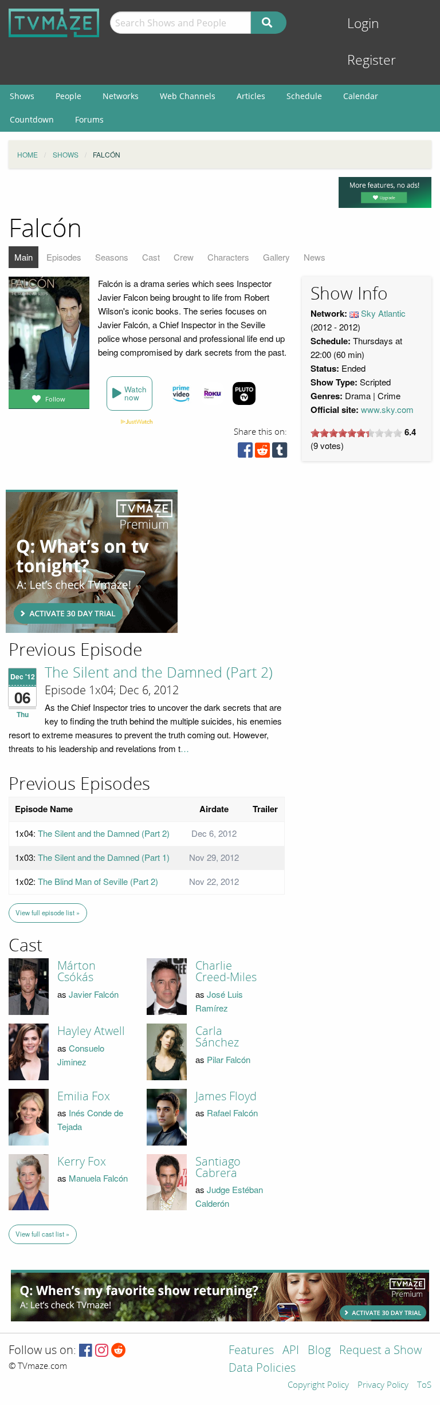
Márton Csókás (76, 971)
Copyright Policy (318, 1385)
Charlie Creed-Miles (226, 971)
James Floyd (226, 1096)
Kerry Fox (81, 1161)
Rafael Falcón (232, 1113)
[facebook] (245, 453)
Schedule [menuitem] (304, 95)
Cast (151, 257)
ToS (424, 1385)
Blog (319, 1351)
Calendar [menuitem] (360, 95)
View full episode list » (47, 912)
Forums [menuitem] (89, 119)
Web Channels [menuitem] (187, 95)
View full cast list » (42, 1233)
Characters (228, 257)
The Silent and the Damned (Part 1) (104, 857)
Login (363, 24)
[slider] (356, 433)
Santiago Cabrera (218, 1167)
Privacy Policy (383, 1385)
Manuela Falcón (98, 1178)
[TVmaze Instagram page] (101, 1351)
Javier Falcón (94, 994)
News (314, 257)
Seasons (111, 257)
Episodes (63, 257)
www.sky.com (387, 409)
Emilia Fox (83, 1096)
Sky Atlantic (383, 313)
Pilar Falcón (228, 1059)
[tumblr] (279, 453)
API (290, 1351)
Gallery (276, 257)
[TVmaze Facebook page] (85, 1351)
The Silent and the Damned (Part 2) (159, 673)
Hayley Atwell (91, 1031)
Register (371, 60)
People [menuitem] (68, 95)
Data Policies (262, 1369)
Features (251, 1351)
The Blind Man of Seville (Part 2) (98, 881)
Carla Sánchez (217, 1036)
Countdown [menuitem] (32, 119)
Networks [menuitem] (121, 95)
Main (23, 257)
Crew (184, 257)
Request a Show (380, 1351)
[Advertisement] (92, 561)
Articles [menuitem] (251, 95)
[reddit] (262, 453)
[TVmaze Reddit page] (118, 1351)
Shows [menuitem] (22, 95)
